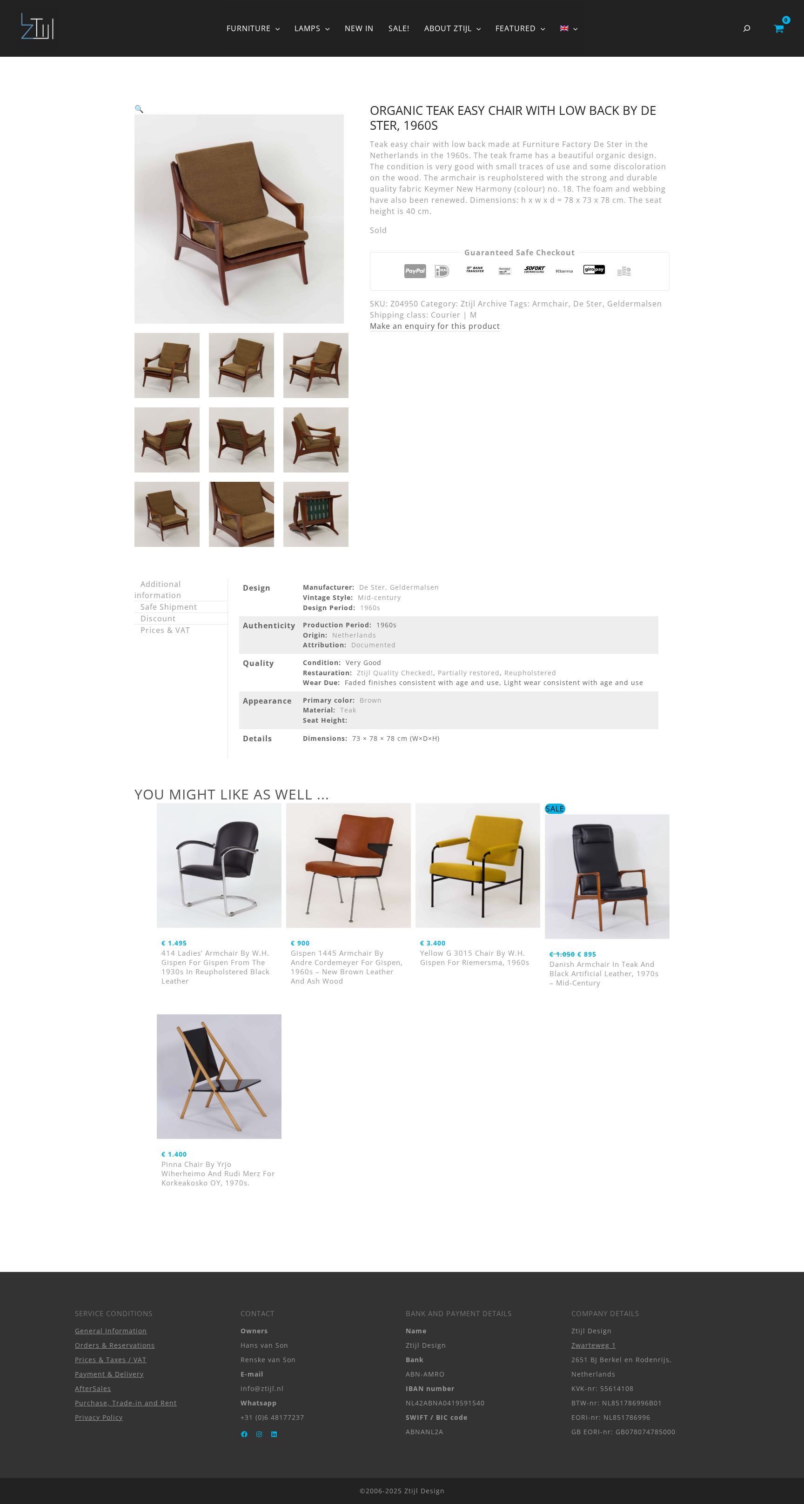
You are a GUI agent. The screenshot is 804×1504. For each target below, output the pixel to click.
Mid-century (379, 597)
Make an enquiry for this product (435, 326)
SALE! (399, 28)
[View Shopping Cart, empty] (779, 28)
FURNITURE (249, 28)
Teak (348, 709)
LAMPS (308, 28)
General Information (111, 1330)
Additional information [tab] (157, 589)
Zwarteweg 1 (593, 1345)
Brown (371, 700)
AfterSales (93, 1388)
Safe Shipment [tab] (169, 607)
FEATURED (516, 28)
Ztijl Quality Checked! (395, 672)
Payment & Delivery (109, 1374)
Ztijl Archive (484, 304)
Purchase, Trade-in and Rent (126, 1402)
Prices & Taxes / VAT (111, 1359)
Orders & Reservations (115, 1345)
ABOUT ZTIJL (448, 28)
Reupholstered (530, 672)
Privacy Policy (99, 1417)
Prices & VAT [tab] (165, 630)
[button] (275, 28)
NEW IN (359, 28)
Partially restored (469, 672)
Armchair (550, 304)
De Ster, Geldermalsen (399, 587)
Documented (373, 644)
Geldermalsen (634, 304)
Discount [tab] (158, 618)
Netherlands (354, 635)
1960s (370, 607)
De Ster (588, 304)
